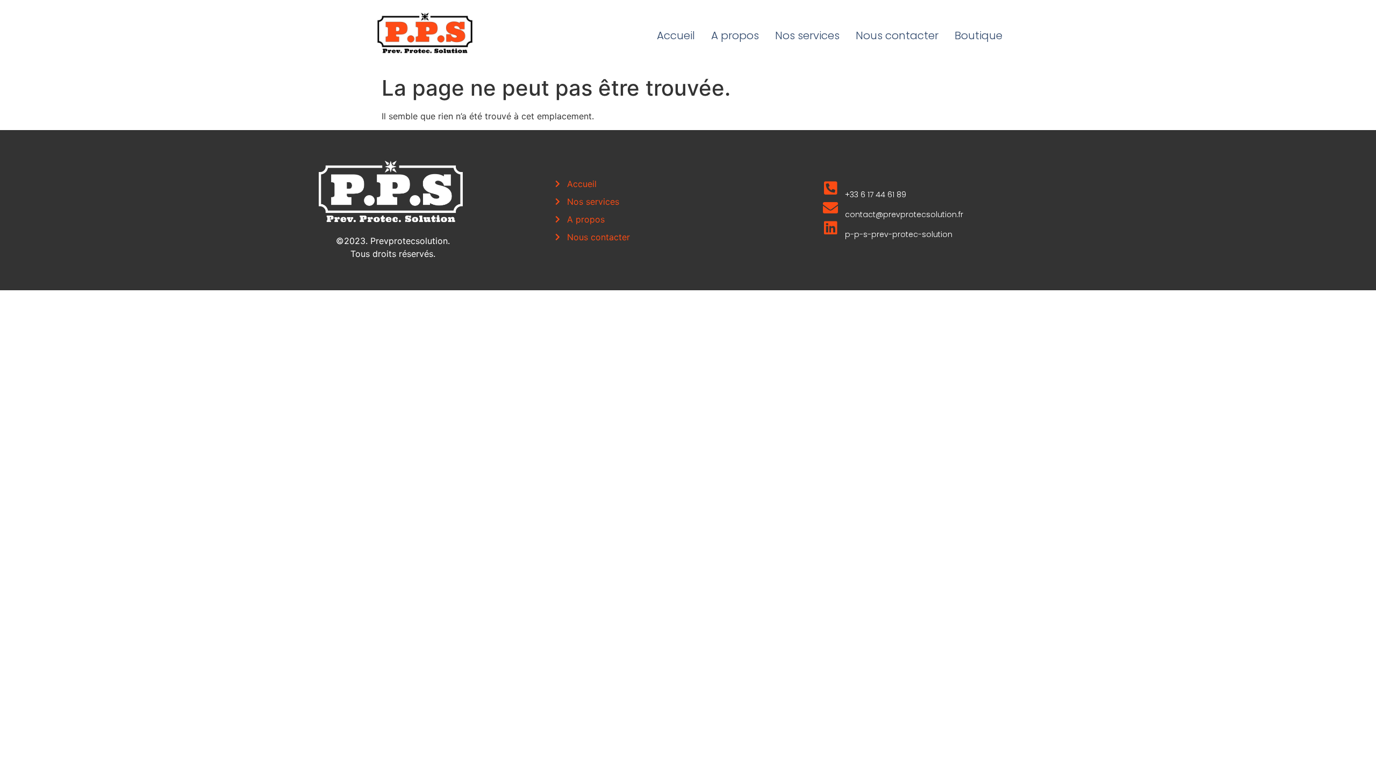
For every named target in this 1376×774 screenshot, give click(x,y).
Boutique (978, 35)
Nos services (807, 35)
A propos (735, 35)
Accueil (676, 35)
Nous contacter (897, 35)
